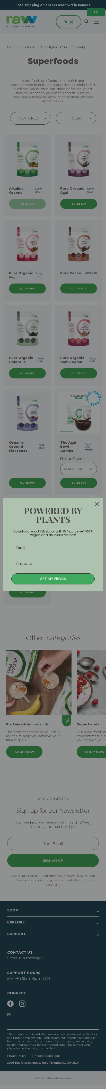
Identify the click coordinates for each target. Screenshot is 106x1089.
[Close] (97, 504)
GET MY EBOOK (53, 578)
